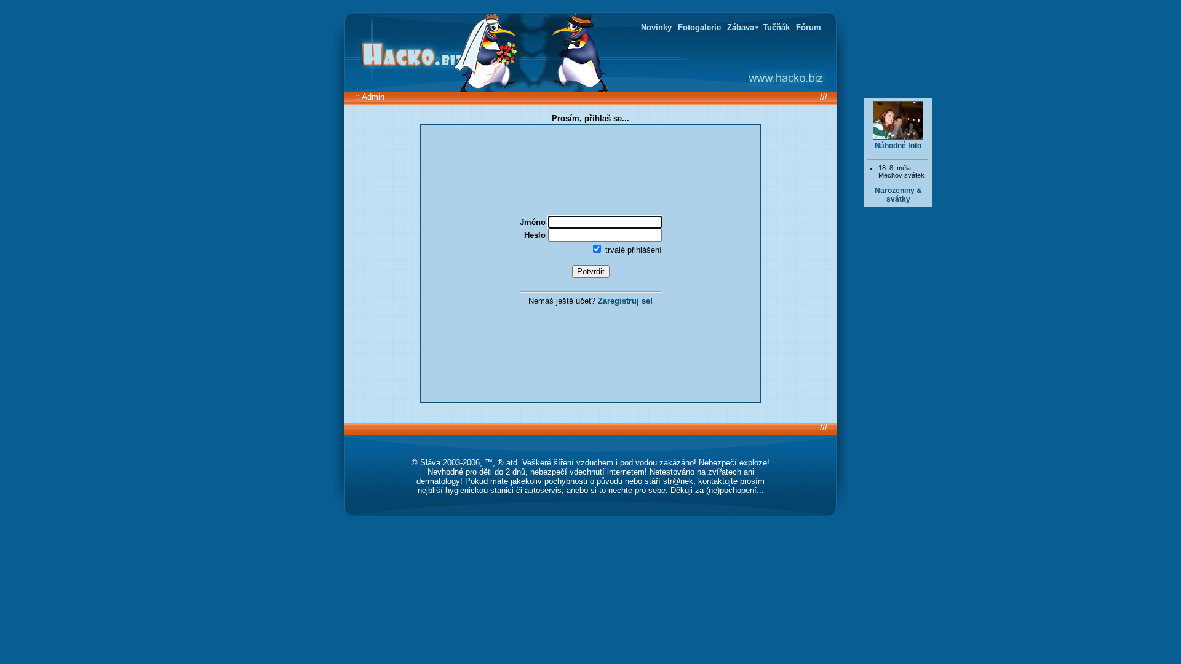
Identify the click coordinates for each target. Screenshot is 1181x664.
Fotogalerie (699, 27)
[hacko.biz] (409, 55)
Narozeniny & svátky (898, 195)
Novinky (656, 27)
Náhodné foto (898, 145)
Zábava (740, 27)
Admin (373, 96)
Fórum (808, 27)
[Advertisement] (898, 409)
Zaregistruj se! (625, 301)
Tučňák (776, 27)
